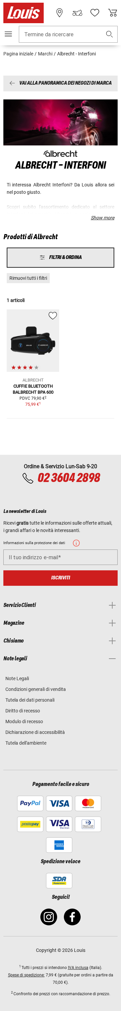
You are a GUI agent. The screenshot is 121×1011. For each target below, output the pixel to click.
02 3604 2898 (68, 478)
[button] (110, 34)
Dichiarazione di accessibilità (35, 732)
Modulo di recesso (24, 721)
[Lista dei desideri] (95, 13)
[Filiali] (59, 13)
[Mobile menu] (8, 34)
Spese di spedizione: (26, 975)
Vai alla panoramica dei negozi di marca (65, 83)
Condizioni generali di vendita (35, 689)
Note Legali (17, 678)
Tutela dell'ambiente (25, 743)
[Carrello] (113, 13)
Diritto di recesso (22, 710)
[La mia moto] (77, 13)
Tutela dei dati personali (29, 700)
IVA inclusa (78, 967)
